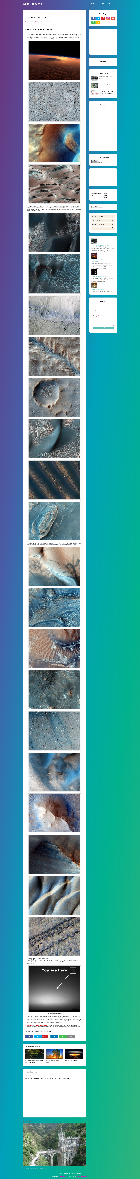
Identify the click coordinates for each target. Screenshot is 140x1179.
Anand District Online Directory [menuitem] (108, 4)
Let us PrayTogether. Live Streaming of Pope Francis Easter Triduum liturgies (106, 93)
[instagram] (108, 18)
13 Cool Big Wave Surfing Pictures (106, 77)
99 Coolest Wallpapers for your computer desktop (34, 1061)
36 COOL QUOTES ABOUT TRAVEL (52, 1061)
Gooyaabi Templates (82, 1176)
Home (26, 13)
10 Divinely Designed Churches (36, 1168)
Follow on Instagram (98, 228)
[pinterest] (103, 18)
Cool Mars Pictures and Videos (38, 29)
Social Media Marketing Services (96, 192)
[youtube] (113, 18)
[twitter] (98, 18)
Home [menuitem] (87, 4)
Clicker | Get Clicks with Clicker (72, 1173)
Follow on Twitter (97, 216)
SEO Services (94, 196)
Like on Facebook (97, 220)
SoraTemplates (62, 1176)
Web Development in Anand (109, 196)
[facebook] (93, 18)
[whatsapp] (93, 22)
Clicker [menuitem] (93, 4)
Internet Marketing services (108, 192)
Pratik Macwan (30, 21)
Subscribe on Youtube (98, 224)
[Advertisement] (101, 42)
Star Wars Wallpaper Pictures (99, 276)
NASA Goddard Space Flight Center (37, 1025)
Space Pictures (46, 32)
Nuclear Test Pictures (71, 1060)
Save (47, 1036)
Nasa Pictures (37, 32)
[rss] (98, 22)
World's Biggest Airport (97, 289)
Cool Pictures (32, 13)
